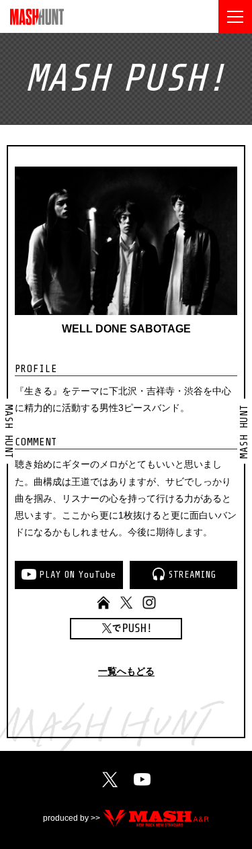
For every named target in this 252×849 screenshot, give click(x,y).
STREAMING (192, 575)
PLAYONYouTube (78, 575)
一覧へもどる (126, 671)
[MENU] (235, 17)
